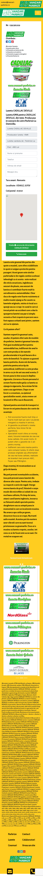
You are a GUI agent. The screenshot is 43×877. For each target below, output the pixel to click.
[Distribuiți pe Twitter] (10, 42)
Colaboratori (28, 840)
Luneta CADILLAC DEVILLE (19, 110)
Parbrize (12, 834)
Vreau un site (28, 845)
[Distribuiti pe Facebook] (7, 42)
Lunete (11, 840)
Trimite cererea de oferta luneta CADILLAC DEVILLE (21, 246)
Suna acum (22, 254)
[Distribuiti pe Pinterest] (12, 42)
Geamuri (12, 845)
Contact (26, 834)
